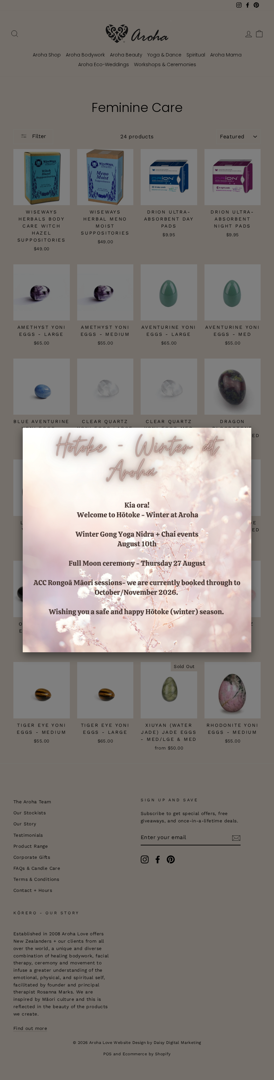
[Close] (251, 428)
